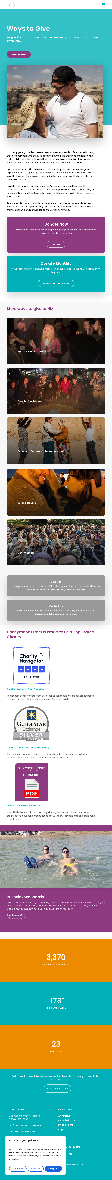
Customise (18, 1168)
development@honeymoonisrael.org (56, 614)
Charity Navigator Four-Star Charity (27, 689)
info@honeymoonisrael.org (25, 1115)
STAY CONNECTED (57, 1088)
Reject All (35, 1168)
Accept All (53, 1168)
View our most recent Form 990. (24, 805)
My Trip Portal (65, 1124)
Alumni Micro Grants (69, 1120)
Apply (61, 1129)
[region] (35, 1155)
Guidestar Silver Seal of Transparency (28, 747)
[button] (103, 4)
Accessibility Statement (71, 1164)
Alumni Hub (64, 1115)
